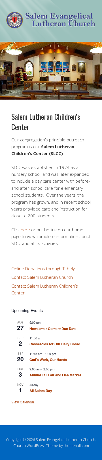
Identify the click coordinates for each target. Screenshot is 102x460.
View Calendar (22, 401)
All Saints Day (40, 390)
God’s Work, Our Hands (48, 359)
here (25, 229)
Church (19, 445)
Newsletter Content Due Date (52, 328)
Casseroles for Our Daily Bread (54, 343)
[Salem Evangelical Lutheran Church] (51, 24)
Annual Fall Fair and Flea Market (55, 375)
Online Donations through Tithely (43, 268)
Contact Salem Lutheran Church (42, 277)
